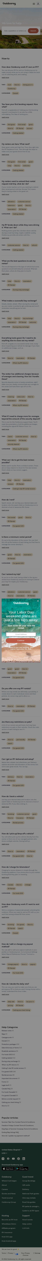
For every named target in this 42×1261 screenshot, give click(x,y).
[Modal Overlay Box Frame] (21, 631)
